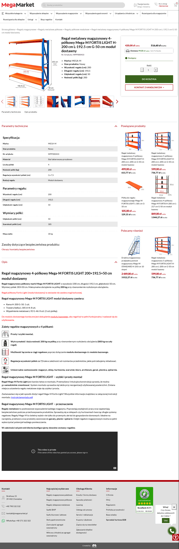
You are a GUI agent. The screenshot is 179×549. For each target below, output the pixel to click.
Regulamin (110, 505)
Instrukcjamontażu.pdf (22, 397)
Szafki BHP (51, 510)
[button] (149, 87)
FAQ (108, 500)
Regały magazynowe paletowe (59, 495)
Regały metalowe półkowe (50, 29)
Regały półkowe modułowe (77, 29)
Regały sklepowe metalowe (58, 505)
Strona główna (8, 29)
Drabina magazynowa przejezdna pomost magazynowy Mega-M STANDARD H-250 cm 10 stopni (133, 263)
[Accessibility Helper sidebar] (175, 537)
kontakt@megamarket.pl (17, 513)
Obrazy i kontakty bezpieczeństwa (18, 249)
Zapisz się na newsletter (86, 524)
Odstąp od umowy (84, 510)
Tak (166, 520)
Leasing (79, 505)
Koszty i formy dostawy (86, 495)
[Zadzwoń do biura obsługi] (156, 5)
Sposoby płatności (84, 500)
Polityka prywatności (115, 510)
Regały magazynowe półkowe (59, 500)
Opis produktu (30, 112)
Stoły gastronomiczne (55, 520)
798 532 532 (163, 6)
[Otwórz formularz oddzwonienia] (172, 531)
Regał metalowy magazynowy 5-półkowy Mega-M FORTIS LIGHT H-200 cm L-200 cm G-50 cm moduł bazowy (162, 159)
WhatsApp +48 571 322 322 (18, 520)
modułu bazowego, (59, 316)
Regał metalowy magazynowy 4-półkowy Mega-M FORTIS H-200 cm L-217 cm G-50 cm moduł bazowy (164, 203)
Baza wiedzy (111, 515)
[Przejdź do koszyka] (175, 5)
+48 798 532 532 (13, 506)
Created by (87, 546)
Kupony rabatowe (84, 520)
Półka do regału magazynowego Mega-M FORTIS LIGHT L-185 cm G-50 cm (133, 202)
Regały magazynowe (26, 29)
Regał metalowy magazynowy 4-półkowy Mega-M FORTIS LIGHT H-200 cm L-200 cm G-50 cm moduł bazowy (133, 159)
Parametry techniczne (11, 112)
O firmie (109, 495)
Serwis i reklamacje (84, 515)
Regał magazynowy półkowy (16, 283)
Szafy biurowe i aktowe (56, 515)
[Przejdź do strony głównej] (18, 5)
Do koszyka (149, 79)
